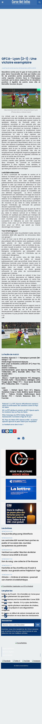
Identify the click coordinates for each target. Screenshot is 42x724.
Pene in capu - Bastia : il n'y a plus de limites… (20, 583)
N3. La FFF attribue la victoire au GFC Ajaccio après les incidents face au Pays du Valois (20, 411)
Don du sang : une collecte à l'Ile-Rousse (20, 542)
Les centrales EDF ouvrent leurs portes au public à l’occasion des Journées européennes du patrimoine (20, 524)
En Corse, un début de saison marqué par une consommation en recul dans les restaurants (20, 595)
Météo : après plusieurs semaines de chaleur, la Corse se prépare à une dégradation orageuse (20, 588)
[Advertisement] (21, 31)
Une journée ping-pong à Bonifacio (17, 514)
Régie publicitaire (8, 629)
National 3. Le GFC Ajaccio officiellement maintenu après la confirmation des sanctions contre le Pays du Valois (20, 405)
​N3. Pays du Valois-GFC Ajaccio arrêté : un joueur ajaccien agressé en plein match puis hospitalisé (20, 420)
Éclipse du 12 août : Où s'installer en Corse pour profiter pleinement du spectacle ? (21, 576)
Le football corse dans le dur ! (12, 424)
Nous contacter (7, 636)
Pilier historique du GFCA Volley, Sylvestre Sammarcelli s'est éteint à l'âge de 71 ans (17, 416)
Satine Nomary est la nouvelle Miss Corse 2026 (20, 580)
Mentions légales (8, 632)
